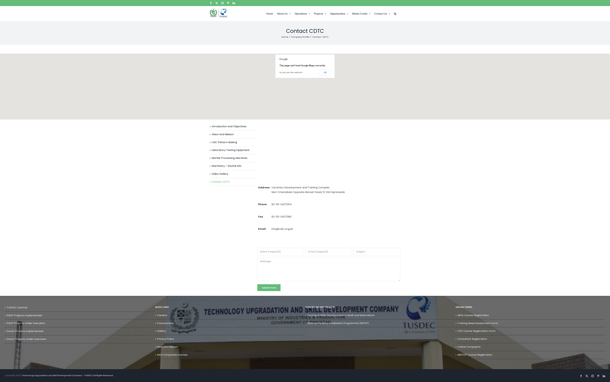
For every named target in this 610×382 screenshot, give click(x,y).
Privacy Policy (165, 339)
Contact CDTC (221, 182)
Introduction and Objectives (229, 126)
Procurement (165, 323)
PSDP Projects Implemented (24, 315)
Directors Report (167, 347)
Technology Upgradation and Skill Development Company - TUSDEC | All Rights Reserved (67, 375)
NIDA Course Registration (473, 315)
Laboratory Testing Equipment (231, 150)
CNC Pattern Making (224, 142)
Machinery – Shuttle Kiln (226, 166)
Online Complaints (469, 347)
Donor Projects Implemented (25, 331)
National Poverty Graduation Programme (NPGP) (338, 323)
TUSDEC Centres (17, 307)
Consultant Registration (472, 339)
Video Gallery (220, 174)
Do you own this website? (291, 72)
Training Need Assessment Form (478, 323)
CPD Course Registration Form (476, 331)
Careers (162, 315)
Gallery (161, 331)
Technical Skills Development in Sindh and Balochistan (341, 315)
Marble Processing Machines (229, 158)
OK (325, 72)
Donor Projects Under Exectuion (26, 339)
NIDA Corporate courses (172, 355)
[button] (395, 13)
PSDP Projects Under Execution (26, 323)
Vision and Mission (223, 134)
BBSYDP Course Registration (475, 355)
